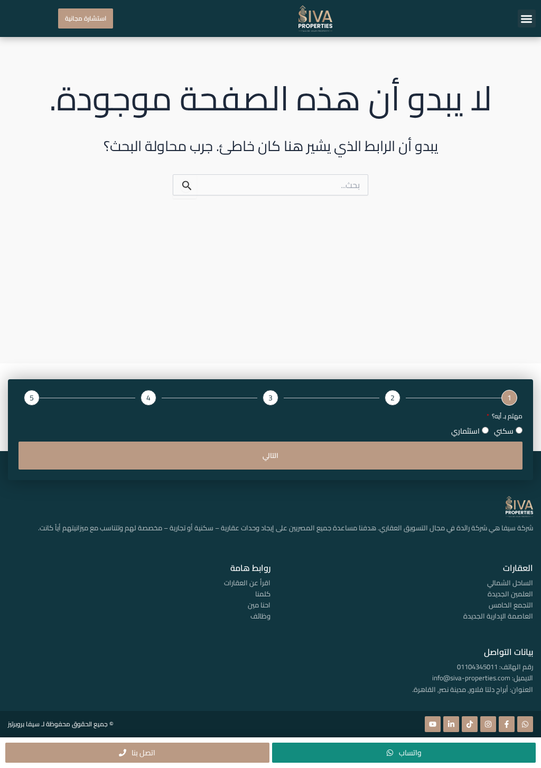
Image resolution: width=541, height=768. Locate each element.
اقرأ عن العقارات (247, 582)
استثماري (465, 431)
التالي (270, 455)
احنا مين (259, 605)
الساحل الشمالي (510, 582)
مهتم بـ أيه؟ (506, 416)
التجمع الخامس (511, 605)
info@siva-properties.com (471, 677)
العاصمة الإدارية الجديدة (498, 616)
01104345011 (477, 666)
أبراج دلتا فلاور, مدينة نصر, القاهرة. (460, 689)
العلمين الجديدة (510, 593)
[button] (527, 19)
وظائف (260, 616)
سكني (504, 431)
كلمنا (262, 593)
